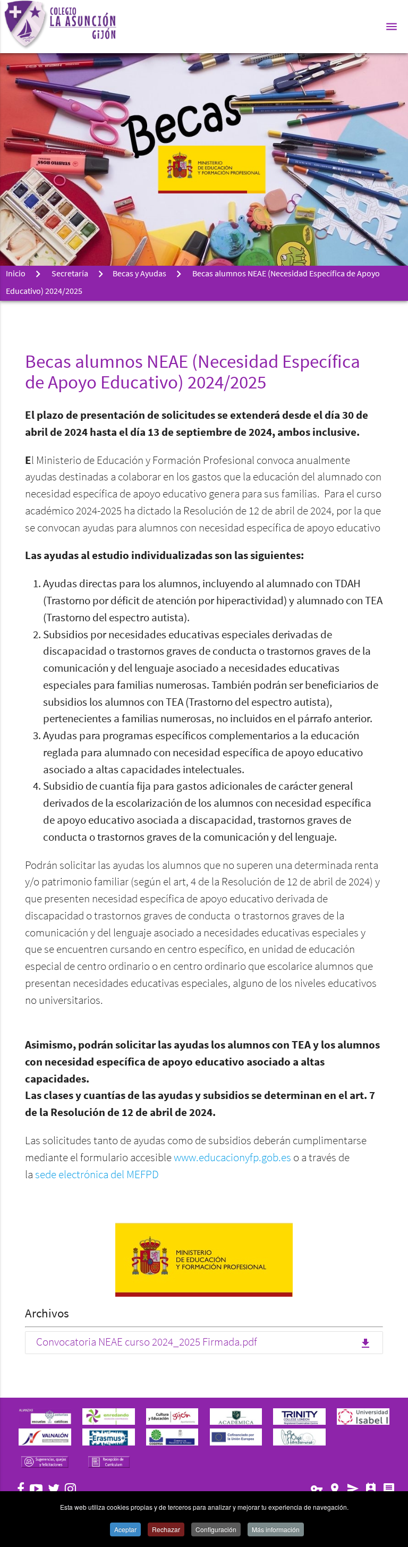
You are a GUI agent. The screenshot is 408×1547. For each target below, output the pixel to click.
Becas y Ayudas (139, 274)
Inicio (16, 274)
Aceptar (125, 1529)
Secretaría (70, 274)
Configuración (216, 1529)
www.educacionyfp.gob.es (233, 1158)
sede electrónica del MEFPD (97, 1175)
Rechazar (166, 1529)
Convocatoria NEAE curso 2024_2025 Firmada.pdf (204, 1343)
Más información (276, 1529)
